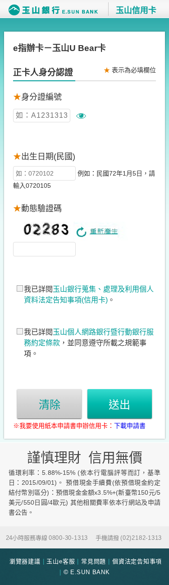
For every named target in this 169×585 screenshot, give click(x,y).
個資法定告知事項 (137, 561)
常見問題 (93, 561)
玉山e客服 (60, 561)
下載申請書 (130, 425)
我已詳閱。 (89, 294)
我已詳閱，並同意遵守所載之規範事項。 (89, 343)
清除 (49, 405)
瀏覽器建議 (25, 561)
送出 (119, 405)
